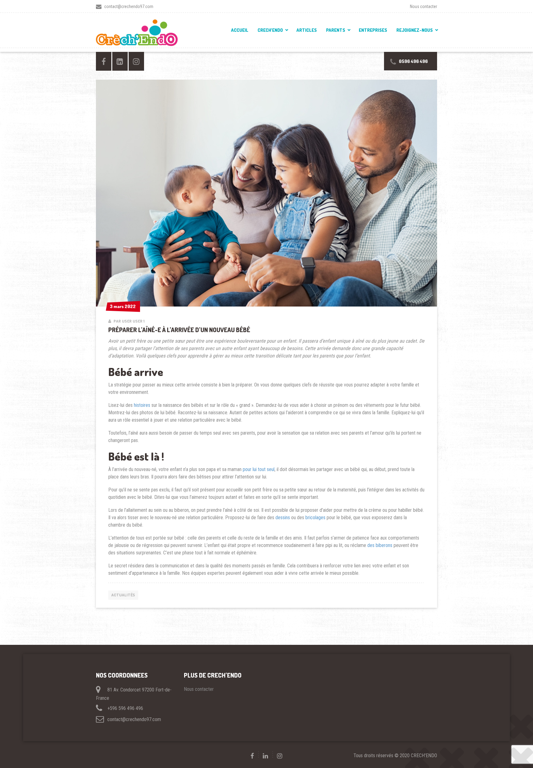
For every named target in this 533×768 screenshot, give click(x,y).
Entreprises (373, 30)
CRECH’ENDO (270, 30)
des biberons (379, 545)
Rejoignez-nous (414, 30)
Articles (306, 30)
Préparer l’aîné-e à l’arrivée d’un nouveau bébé (179, 330)
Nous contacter (423, 6)
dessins (282, 517)
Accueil (239, 30)
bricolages (315, 517)
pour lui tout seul (259, 469)
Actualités (123, 594)
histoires (142, 405)
